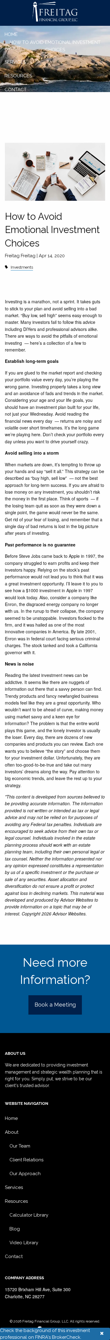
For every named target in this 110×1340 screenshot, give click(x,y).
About (12, 48)
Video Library (23, 1242)
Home (11, 34)
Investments (22, 267)
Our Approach (25, 1173)
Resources (18, 76)
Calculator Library (28, 1215)
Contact (16, 89)
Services (15, 62)
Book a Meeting (55, 1004)
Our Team (19, 1146)
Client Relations (26, 1160)
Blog (14, 1229)
